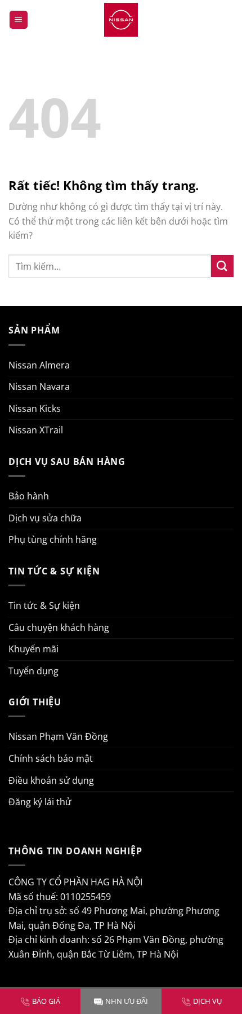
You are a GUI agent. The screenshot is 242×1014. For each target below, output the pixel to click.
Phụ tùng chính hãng (52, 539)
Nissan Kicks (34, 408)
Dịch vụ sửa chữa (45, 518)
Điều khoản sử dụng (51, 780)
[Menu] (19, 20)
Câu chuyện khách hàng (58, 627)
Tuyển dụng (33, 671)
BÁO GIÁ (46, 1001)
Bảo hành (28, 496)
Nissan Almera (39, 365)
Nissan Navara (39, 386)
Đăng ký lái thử (39, 802)
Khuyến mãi (33, 649)
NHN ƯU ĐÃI (126, 1001)
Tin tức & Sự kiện (44, 605)
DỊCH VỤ (207, 1001)
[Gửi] (222, 266)
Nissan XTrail (35, 430)
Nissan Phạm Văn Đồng (58, 736)
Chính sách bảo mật (50, 758)
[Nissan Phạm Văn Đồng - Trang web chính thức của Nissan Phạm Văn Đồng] (121, 20)
